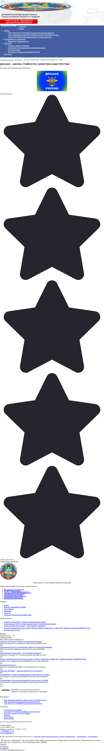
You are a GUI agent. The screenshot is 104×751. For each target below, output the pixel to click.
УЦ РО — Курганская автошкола (16, 592)
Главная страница (6, 60)
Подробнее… (5, 748)
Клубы (7, 31)
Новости (22, 26)
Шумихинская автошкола (13, 599)
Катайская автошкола (12, 591)
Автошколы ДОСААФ (8, 26)
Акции (21, 29)
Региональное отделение (14, 39)
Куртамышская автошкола (14, 594)
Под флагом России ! (12, 630)
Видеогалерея (14, 50)
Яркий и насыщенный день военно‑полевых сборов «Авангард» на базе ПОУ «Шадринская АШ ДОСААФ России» (47, 628)
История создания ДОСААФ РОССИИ (24, 52)
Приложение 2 (82, 737)
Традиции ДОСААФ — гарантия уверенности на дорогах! (21, 671)
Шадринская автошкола (13, 597)
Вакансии (7, 611)
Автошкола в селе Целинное (15, 596)
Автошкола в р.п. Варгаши (14, 590)
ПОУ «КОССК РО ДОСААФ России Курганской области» (31, 33)
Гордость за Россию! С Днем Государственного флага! (25, 622)
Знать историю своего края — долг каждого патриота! (24, 626)
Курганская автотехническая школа (17, 593)
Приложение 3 (93, 737)
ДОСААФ (8, 44)
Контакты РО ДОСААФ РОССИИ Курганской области (22, 712)
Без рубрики (9, 609)
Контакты (8, 54)
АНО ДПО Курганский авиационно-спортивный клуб (30, 37)
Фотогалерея (8, 717)
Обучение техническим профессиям (17, 615)
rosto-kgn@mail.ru (6, 733)
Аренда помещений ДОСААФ (15, 607)
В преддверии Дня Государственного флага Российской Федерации (30, 624)
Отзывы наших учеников (18, 46)
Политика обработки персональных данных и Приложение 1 (55, 737)
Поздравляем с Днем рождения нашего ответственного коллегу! (25, 675)
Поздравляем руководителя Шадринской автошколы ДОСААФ (24, 680)
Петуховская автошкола (13, 595)
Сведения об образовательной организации (26, 48)
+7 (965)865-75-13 (7, 731)
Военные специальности (18, 41)
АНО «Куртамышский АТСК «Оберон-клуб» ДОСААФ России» (33, 35)
